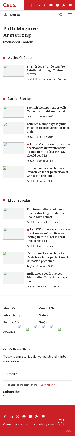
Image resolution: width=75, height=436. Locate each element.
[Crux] (9, 5)
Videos (44, 315)
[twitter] (44, 5)
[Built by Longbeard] (68, 431)
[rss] (64, 5)
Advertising (11, 315)
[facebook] (32, 5)
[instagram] (57, 5)
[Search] (61, 15)
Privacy (43, 424)
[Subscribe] (70, 5)
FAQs (43, 322)
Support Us (11, 322)
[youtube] (51, 5)
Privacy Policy (45, 384)
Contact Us (47, 308)
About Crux (11, 308)
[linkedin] (38, 5)
